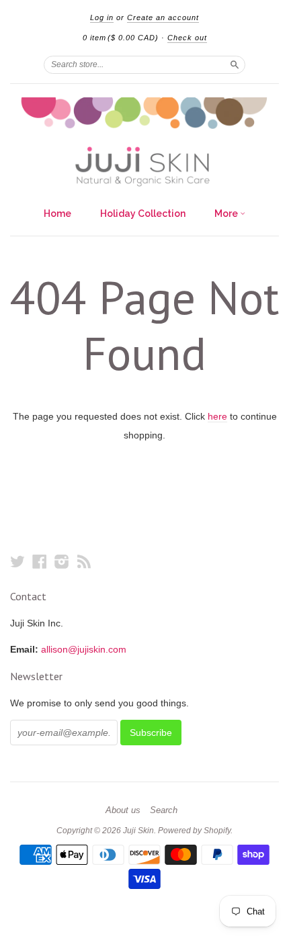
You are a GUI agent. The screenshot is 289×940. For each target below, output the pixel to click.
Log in (102, 17)
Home (57, 213)
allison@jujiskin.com (83, 649)
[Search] (235, 64)
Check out (187, 38)
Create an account (163, 17)
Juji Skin (138, 830)
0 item (121, 38)
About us (123, 810)
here (217, 416)
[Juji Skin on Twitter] (17, 561)
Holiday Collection (142, 213)
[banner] (144, 142)
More (227, 213)
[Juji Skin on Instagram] (61, 561)
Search (163, 810)
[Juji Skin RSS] (84, 561)
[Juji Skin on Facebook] (39, 561)
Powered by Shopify (194, 830)
